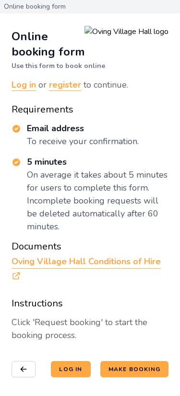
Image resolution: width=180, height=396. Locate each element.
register (65, 85)
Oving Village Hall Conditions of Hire (86, 261)
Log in (24, 85)
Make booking (134, 369)
